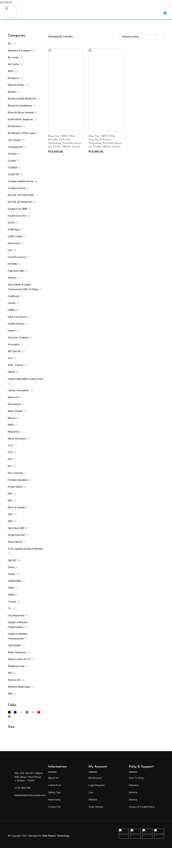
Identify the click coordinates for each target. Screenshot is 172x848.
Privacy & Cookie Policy (142, 806)
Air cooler (13, 57)
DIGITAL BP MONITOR (20, 202)
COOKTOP (13, 174)
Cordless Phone (17, 188)
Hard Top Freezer (17, 316)
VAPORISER (14, 645)
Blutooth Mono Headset (21, 112)
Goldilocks (13, 296)
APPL (11, 71)
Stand (11, 567)
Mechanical (14, 404)
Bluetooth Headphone (20, 105)
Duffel (11, 222)
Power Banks (15, 486)
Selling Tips (54, 792)
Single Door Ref (16, 535)
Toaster (12, 601)
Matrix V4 (13, 397)
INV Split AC (14, 351)
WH (10, 673)
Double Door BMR (17, 208)
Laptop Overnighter (18, 390)
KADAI (11, 371)
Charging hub (15, 146)
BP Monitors (15, 126)
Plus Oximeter (15, 473)
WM (10, 693)
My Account (95, 777)
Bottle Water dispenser (20, 119)
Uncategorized (16, 615)
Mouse (11, 417)
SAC (10, 514)
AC (9, 43)
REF (10, 500)
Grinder (12, 303)
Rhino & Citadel (16, 507)
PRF (10, 493)
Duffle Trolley (15, 236)
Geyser (12, 277)
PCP (10, 452)
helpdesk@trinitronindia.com (30, 795)
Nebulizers (13, 431)
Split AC (12, 560)
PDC (10, 459)
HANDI (11, 309)
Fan (10, 250)
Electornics (14, 243)
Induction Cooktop (18, 337)
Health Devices (16, 323)
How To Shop (136, 777)
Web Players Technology (55, 835)
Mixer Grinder (15, 411)
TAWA (11, 594)
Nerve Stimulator (17, 438)
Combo (12, 160)
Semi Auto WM (16, 528)
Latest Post (54, 785)
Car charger (14, 140)
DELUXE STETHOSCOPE (21, 195)
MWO (11, 424)
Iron (10, 358)
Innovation (13, 344)
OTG (10, 445)
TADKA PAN (14, 581)
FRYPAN (12, 263)
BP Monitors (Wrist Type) (21, 133)
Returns (133, 792)
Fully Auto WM (16, 270)
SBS (10, 521)
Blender (12, 91)
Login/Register (97, 785)
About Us (53, 777)
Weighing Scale (16, 666)
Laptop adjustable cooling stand (25, 378)
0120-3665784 (22, 787)
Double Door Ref (17, 215)
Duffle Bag (13, 229)
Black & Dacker (16, 84)
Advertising (54, 799)
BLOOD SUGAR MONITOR (22, 98)
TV (9, 608)
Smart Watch (15, 541)
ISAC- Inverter (16, 365)
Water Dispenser (17, 652)
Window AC (14, 679)
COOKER (12, 167)
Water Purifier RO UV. (19, 659)
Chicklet (12, 153)
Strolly (11, 574)
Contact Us (54, 806)
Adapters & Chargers (19, 50)
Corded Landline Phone (20, 181)
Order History (96, 806)
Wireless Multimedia (19, 686)
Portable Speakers (18, 479)
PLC (10, 466)
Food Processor (17, 257)
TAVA (11, 587)
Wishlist (93, 799)
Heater (11, 330)
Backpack (13, 78)
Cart (91, 792)
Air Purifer (13, 64)
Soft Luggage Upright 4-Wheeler (25, 548)
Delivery (133, 799)
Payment (134, 785)
